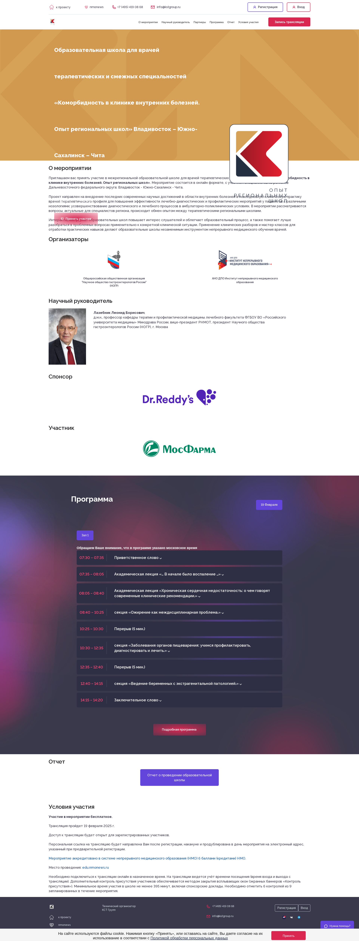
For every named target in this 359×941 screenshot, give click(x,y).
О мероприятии (148, 22)
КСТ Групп (109, 909)
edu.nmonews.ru (95, 867)
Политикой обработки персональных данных (189, 937)
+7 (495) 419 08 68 (130, 7)
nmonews (97, 7)
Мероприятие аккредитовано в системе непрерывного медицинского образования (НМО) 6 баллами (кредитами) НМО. (147, 858)
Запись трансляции (289, 22)
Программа (217, 22)
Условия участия (248, 22)
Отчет (230, 22)
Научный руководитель (176, 22)
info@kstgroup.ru (168, 7)
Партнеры (200, 22)
